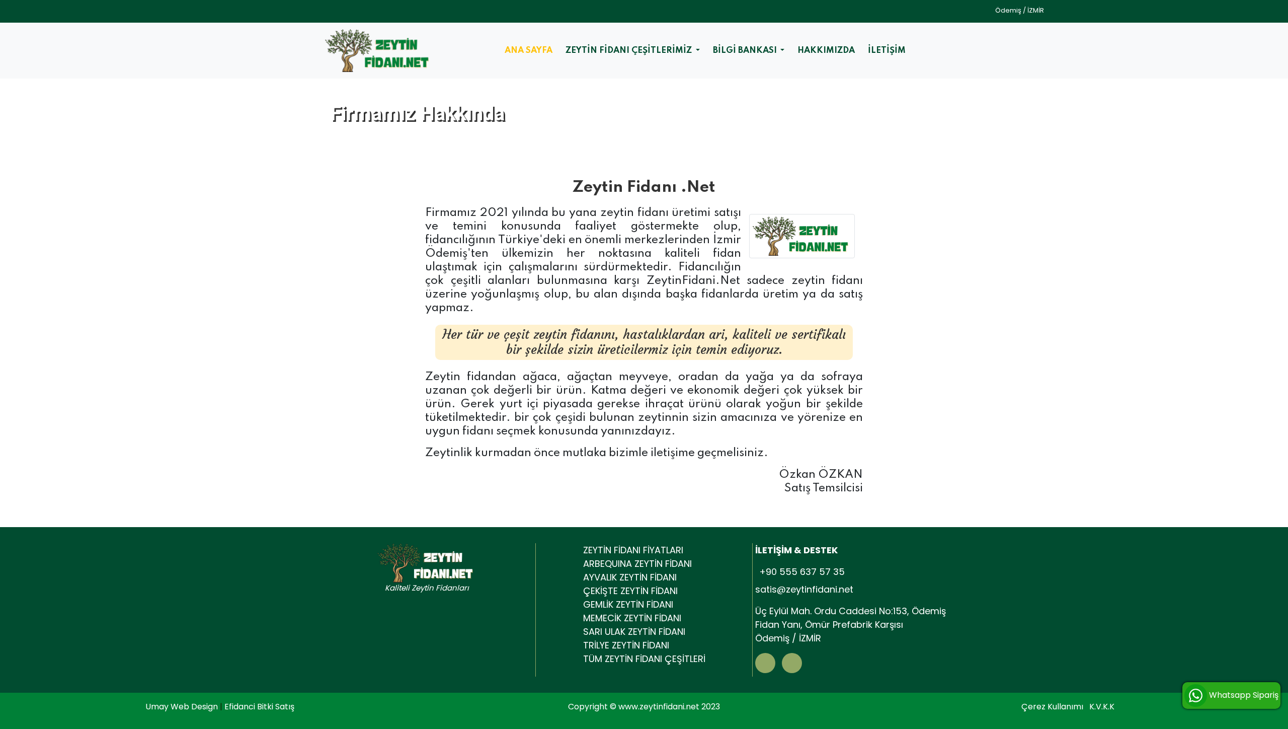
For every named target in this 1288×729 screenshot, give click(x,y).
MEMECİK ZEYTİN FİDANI (632, 618)
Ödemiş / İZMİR (1019, 10)
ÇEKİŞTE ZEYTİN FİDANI (630, 591)
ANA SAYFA (528, 50)
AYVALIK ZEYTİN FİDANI (630, 577)
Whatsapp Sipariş (1242, 695)
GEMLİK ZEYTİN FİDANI (628, 604)
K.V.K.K (1101, 706)
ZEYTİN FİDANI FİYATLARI (633, 550)
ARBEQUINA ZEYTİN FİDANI (637, 563)
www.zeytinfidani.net (658, 706)
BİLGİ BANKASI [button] (746, 50)
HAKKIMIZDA (826, 50)
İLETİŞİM (887, 50)
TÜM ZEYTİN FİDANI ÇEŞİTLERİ (644, 658)
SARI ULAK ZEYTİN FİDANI (634, 631)
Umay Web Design (182, 706)
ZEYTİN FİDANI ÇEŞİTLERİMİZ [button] (630, 50)
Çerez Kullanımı (1052, 706)
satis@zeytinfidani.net (804, 589)
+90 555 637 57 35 (802, 571)
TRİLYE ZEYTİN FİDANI (626, 645)
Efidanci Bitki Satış (259, 706)
